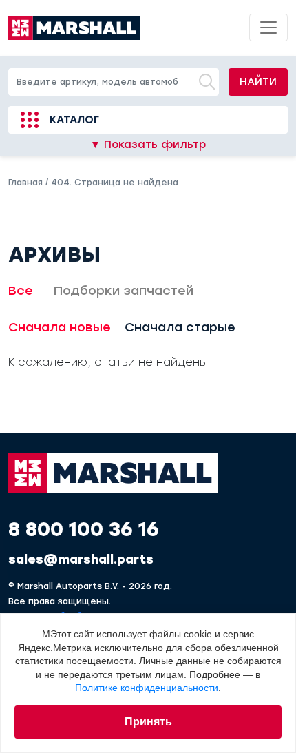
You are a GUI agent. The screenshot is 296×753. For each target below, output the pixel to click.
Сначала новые (59, 327)
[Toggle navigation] (268, 27)
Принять (148, 722)
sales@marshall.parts (81, 559)
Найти (258, 82)
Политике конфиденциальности (146, 687)
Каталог (74, 120)
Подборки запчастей (123, 290)
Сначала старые (180, 327)
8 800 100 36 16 (83, 529)
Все (20, 290)
